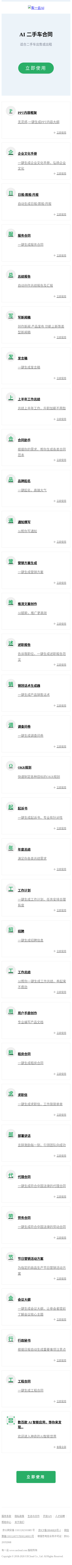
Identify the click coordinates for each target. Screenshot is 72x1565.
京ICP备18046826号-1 (49, 1530)
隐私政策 (19, 1516)
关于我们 (19, 1522)
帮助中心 (6, 1522)
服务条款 (6, 1516)
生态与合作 (34, 1516)
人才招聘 (60, 1516)
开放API (47, 1516)
